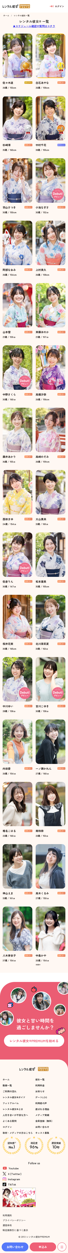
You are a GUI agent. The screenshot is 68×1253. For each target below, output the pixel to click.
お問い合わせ (42, 1127)
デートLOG (41, 1097)
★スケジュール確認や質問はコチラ (34, 26)
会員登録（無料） (44, 1121)
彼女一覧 (40, 1079)
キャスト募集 (42, 1132)
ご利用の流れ (10, 1091)
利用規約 (7, 1215)
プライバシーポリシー (14, 1220)
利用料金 (40, 1085)
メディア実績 (42, 1115)
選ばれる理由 (42, 1109)
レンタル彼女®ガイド (14, 1097)
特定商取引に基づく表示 (15, 1230)
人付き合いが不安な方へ (15, 1115)
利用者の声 (41, 1103)
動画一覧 (7, 1085)
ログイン (7, 1127)
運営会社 (7, 1225)
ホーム (6, 1079)
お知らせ (40, 1091)
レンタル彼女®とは (13, 1109)
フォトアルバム (11, 1103)
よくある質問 (10, 1121)
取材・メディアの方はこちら (18, 1132)
